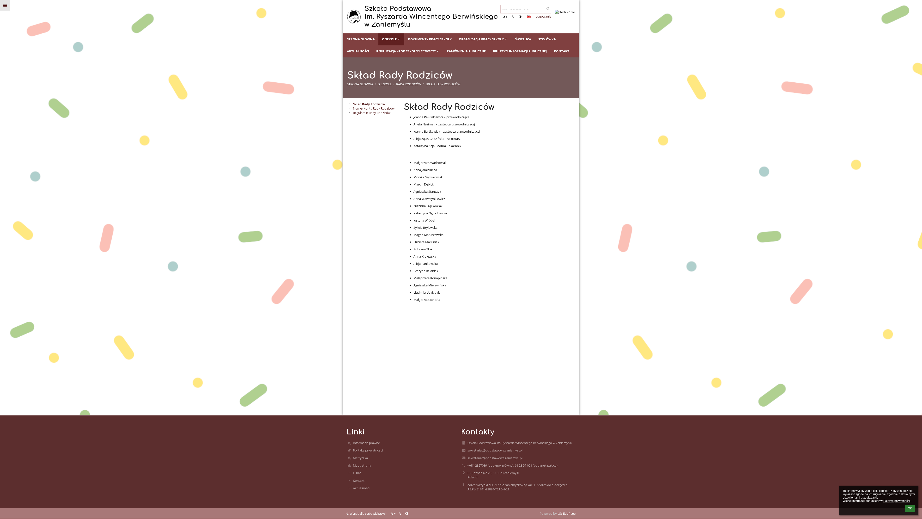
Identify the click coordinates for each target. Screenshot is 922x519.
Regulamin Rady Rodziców (371, 113)
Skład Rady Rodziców (442, 84)
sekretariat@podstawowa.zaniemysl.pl (494, 450)
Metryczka (360, 458)
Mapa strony (362, 465)
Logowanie (543, 16)
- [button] (514, 17)
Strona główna (360, 84)
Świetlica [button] (523, 39)
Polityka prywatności (368, 450)
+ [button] (506, 17)
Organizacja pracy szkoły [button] (481, 39)
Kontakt (358, 480)
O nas (357, 473)
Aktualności (361, 488)
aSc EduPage (567, 513)
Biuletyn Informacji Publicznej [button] (520, 51)
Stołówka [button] (547, 39)
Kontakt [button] (561, 51)
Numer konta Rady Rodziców (373, 108)
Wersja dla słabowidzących (368, 513)
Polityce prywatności (896, 501)
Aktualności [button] (358, 51)
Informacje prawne (366, 443)
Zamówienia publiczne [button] (466, 51)
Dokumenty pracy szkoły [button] (430, 39)
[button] (520, 16)
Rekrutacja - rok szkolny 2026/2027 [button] (406, 51)
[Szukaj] (548, 8)
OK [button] (910, 508)
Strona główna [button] (361, 39)
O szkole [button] (389, 39)
